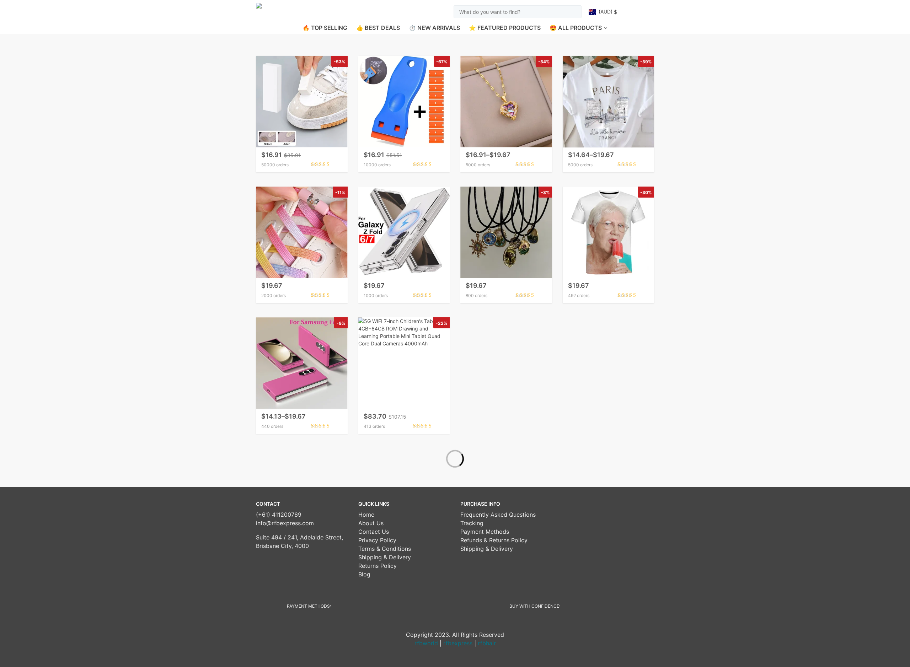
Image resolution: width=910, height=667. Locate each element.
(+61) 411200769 (278, 514)
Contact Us (373, 531)
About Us (371, 523)
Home (366, 514)
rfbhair (487, 643)
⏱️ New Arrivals (434, 27)
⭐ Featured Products (505, 27)
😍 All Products (576, 27)
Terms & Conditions (384, 548)
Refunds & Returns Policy (494, 540)
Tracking (471, 523)
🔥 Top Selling (325, 27)
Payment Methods (484, 531)
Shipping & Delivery (384, 557)
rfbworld (426, 643)
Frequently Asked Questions (498, 514)
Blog (364, 574)
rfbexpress (457, 643)
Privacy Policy (377, 540)
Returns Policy (377, 565)
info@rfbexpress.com (285, 523)
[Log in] (633, 11)
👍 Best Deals (378, 27)
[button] (607, 12)
